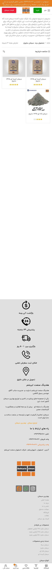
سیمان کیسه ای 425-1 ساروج (14, 80)
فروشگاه (46, 513)
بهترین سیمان (43, 496)
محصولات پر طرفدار (41, 525)
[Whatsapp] (26, 488)
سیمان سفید (44, 548)
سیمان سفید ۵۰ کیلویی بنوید (39, 535)
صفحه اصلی (45, 500)
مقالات (46, 516)
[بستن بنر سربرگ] (3, 3)
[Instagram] (33, 488)
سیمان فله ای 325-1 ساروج (38, 114)
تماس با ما (45, 506)
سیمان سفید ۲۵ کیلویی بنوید (39, 532)
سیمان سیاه (45, 545)
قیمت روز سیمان (43, 519)
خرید (37, 10)
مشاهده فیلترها (41, 52)
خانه (48, 43)
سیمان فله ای (44, 551)
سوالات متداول (44, 509)
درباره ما (46, 503)
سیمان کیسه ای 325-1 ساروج (38, 80)
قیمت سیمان (9, 10)
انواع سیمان (44, 560)
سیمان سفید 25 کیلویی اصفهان (38, 529)
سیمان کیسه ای (43, 554)
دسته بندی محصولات (41, 541)
